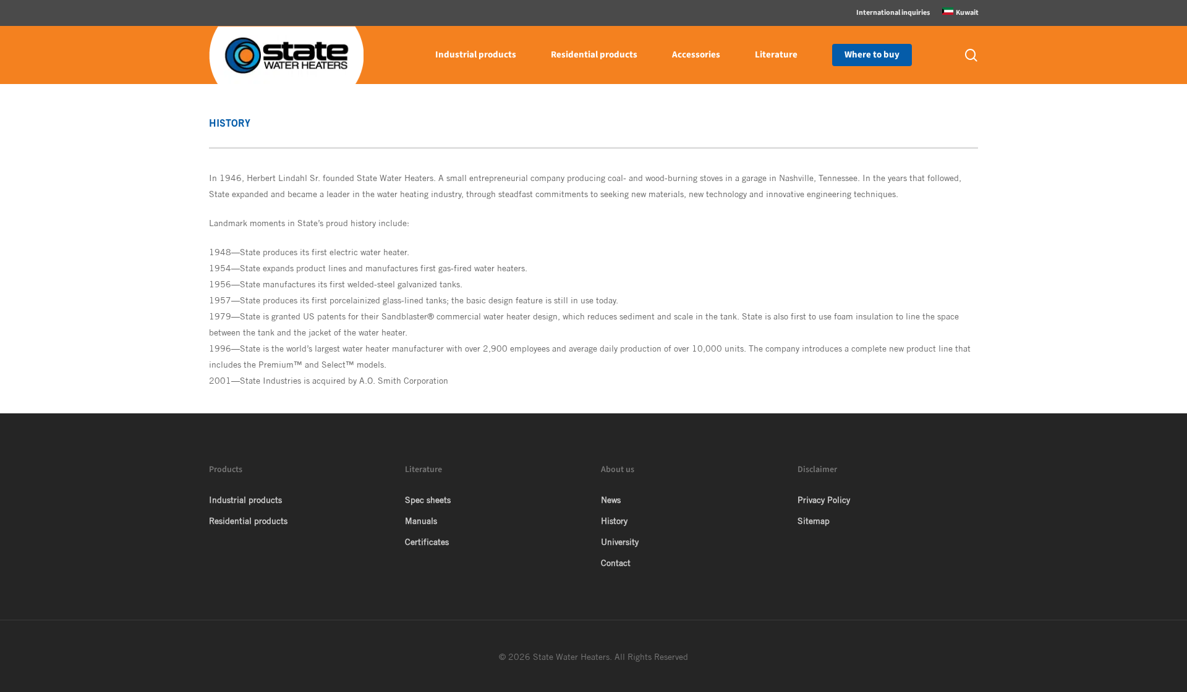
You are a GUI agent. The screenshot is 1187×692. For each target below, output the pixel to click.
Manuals (421, 521)
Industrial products (245, 500)
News (611, 500)
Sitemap (814, 521)
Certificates (427, 542)
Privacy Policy (824, 500)
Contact (616, 563)
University (620, 542)
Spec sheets (428, 500)
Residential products (248, 521)
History (614, 521)
